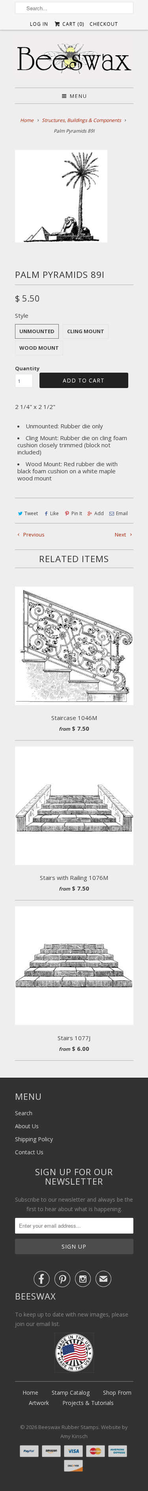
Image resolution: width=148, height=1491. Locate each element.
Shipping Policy (34, 1139)
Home (30, 1392)
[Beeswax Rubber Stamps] (74, 59)
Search (23, 1113)
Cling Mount (85, 331)
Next (121, 534)
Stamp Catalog (71, 1392)
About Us (27, 1126)
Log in (39, 24)
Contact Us (29, 1152)
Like (54, 513)
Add (99, 513)
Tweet (31, 513)
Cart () (72, 24)
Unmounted (36, 331)
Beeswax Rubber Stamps (68, 1427)
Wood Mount (39, 347)
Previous (33, 534)
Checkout (104, 24)
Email (122, 513)
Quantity (27, 368)
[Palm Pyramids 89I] (61, 196)
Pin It (76, 513)
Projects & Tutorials (88, 1403)
